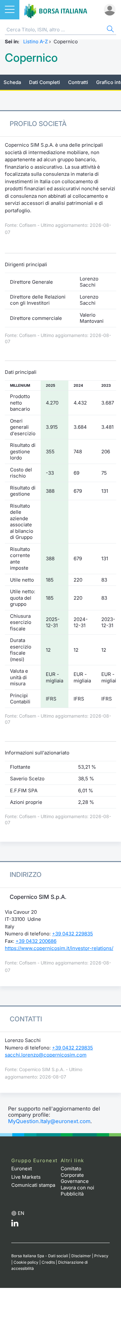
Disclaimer (81, 1255)
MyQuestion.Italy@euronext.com (49, 1121)
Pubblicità (72, 1194)
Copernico (31, 58)
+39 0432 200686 (35, 941)
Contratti (78, 82)
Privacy (101, 1255)
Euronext (21, 1168)
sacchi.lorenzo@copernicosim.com (45, 1055)
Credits (48, 1262)
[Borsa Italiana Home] (55, 9)
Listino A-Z (35, 41)
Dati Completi (44, 82)
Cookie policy (26, 1262)
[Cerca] (109, 30)
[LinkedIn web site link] (14, 1225)
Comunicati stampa (33, 1185)
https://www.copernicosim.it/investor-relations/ (59, 948)
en (21, 1213)
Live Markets (26, 1177)
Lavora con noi (77, 1188)
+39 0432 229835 (72, 934)
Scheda (12, 82)
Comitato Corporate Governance (75, 1174)
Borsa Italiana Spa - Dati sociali (39, 1255)
